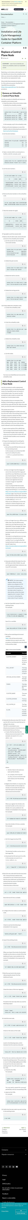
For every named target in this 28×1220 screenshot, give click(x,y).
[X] (6, 1166)
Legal (3, 1179)
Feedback (5, 1194)
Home (2, 22)
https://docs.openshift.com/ (9, 87)
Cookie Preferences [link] (8, 1202)
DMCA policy (6, 1183)
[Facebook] (3, 1166)
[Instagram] (10, 1166)
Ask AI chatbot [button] (17, 1)
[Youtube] (16, 1166)
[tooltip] (24, 48)
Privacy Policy (5, 1211)
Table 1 (7, 638)
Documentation (7, 14)
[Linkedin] (13, 1166)
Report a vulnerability (8, 1198)
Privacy (4, 1175)
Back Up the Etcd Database (10, 131)
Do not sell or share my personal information (12, 1188)
